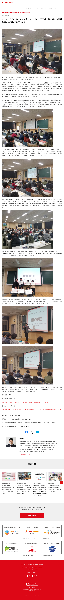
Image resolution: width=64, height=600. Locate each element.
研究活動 (30, 564)
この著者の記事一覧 (25, 454)
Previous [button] (2, 482)
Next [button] (61, 482)
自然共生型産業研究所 (25, 12)
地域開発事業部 (15, 12)
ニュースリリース (6, 12)
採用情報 (28, 567)
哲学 (23, 567)
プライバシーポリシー (32, 572)
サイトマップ (35, 569)
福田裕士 (22, 438)
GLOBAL (40, 567)
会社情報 (41, 564)
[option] (8, 483)
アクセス (28, 569)
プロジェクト (24, 564)
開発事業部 (35, 564)
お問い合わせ (32, 516)
